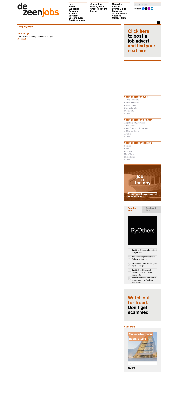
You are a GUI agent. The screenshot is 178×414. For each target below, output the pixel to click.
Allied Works (129, 125)
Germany (128, 151)
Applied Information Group (136, 128)
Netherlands (129, 157)
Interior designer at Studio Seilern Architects (143, 258)
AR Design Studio (131, 131)
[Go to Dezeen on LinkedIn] (152, 8)
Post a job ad (97, 6)
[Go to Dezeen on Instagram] (149, 8)
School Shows (119, 13)
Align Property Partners (134, 123)
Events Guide (119, 9)
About (72, 6)
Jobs (71, 4)
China (126, 148)
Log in (93, 11)
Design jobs (129, 111)
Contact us (96, 4)
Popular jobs (132, 209)
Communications (131, 102)
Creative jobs (130, 105)
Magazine (117, 4)
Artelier (127, 134)
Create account (98, 9)
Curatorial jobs (130, 108)
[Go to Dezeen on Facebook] (143, 8)
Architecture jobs (131, 100)
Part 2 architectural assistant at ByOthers (144, 251)
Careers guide (76, 18)
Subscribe (74, 9)
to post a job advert (141, 41)
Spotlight (73, 16)
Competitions (119, 18)
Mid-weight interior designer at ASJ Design (144, 264)
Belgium (127, 146)
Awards (116, 6)
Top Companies (77, 20)
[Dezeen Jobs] (38, 16)
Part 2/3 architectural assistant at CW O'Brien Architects (142, 272)
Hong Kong (129, 154)
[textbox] (147, 4)
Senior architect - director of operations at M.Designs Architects (144, 280)
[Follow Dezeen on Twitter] (146, 8)
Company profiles (73, 12)
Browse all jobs (23, 39)
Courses (116, 16)
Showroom (117, 11)
